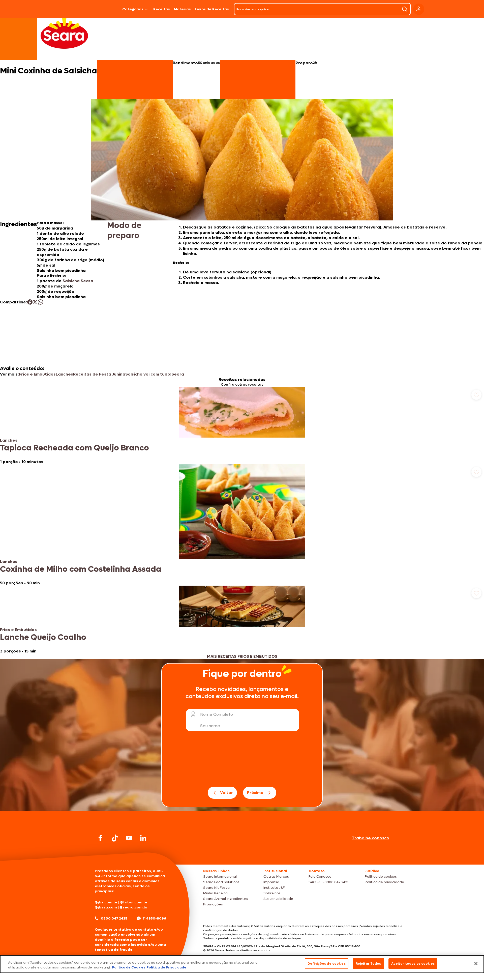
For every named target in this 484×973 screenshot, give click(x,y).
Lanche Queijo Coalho (43, 637)
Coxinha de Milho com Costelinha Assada (80, 569)
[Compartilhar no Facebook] (30, 302)
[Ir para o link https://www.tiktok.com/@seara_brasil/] (115, 838)
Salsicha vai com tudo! (148, 374)
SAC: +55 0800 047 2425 (329, 882)
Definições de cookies (327, 963)
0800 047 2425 (114, 918)
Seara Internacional (220, 876)
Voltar (226, 792)
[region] (242, 964)
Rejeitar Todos (368, 963)
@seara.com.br (133, 907)
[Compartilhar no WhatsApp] (40, 302)
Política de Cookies (128, 967)
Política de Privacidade (166, 967)
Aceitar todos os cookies (413, 963)
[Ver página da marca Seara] (64, 32)
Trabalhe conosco (370, 838)
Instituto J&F (274, 887)
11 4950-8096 (154, 918)
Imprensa (271, 882)
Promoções (213, 904)
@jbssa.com (106, 907)
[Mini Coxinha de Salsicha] (107, 9)
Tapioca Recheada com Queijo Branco (74, 448)
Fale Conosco (320, 876)
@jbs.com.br (106, 902)
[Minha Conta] (418, 9)
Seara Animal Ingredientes (225, 898)
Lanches (64, 374)
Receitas (161, 9)
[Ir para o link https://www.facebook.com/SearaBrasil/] (100, 838)
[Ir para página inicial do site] (242, 854)
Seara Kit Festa (216, 887)
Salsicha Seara (78, 280)
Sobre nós (272, 893)
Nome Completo (216, 714)
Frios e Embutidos (37, 374)
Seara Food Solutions (221, 882)
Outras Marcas (276, 876)
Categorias (132, 9)
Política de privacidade (384, 882)
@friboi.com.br (133, 902)
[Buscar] (405, 9)
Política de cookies (381, 876)
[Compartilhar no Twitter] (35, 302)
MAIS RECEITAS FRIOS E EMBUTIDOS (242, 656)
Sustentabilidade (278, 898)
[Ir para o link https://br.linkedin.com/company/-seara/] (143, 838)
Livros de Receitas (212, 9)
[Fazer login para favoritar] (476, 395)
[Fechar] (475, 963)
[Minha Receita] (73, 9)
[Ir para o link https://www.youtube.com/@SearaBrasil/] (129, 838)
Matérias (182, 9)
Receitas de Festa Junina (99, 374)
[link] (242, 425)
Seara (177, 374)
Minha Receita (215, 893)
